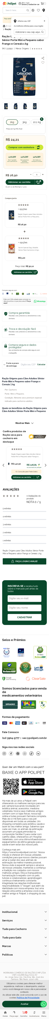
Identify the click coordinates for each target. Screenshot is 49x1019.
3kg (24, 122)
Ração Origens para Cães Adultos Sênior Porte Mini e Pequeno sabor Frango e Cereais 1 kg (30, 215)
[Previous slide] (3, 465)
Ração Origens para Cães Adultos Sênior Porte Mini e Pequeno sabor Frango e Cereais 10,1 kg (26, 455)
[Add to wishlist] (43, 62)
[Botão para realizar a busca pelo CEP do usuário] (42, 32)
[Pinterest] (18, 753)
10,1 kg (37, 122)
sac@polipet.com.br (34, 738)
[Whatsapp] (25, 753)
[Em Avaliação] (7, 294)
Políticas (7, 954)
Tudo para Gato (11, 937)
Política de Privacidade (28, 998)
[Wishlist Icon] (38, 10)
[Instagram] (4, 753)
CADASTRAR (24, 617)
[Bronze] (24, 652)
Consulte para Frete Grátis (27, 472)
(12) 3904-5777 (10, 738)
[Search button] (27, 10)
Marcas (6, 946)
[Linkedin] (38, 753)
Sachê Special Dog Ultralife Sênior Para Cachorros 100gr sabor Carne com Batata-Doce (29, 249)
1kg (12, 122)
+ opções (22, 209)
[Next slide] (45, 465)
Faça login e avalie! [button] (27, 561)
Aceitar (24, 1004)
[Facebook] (11, 753)
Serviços (7, 920)
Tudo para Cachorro (14, 929)
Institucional (10, 912)
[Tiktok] (31, 753)
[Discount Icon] (33, 10)
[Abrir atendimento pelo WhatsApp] (43, 1004)
